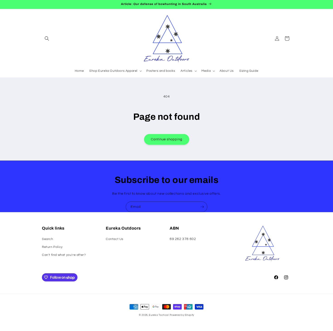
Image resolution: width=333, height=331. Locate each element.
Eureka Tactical (159, 315)
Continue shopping (166, 139)
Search (47, 239)
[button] (47, 38)
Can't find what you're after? (64, 255)
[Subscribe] (202, 206)
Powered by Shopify (182, 315)
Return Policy (52, 247)
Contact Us (114, 239)
